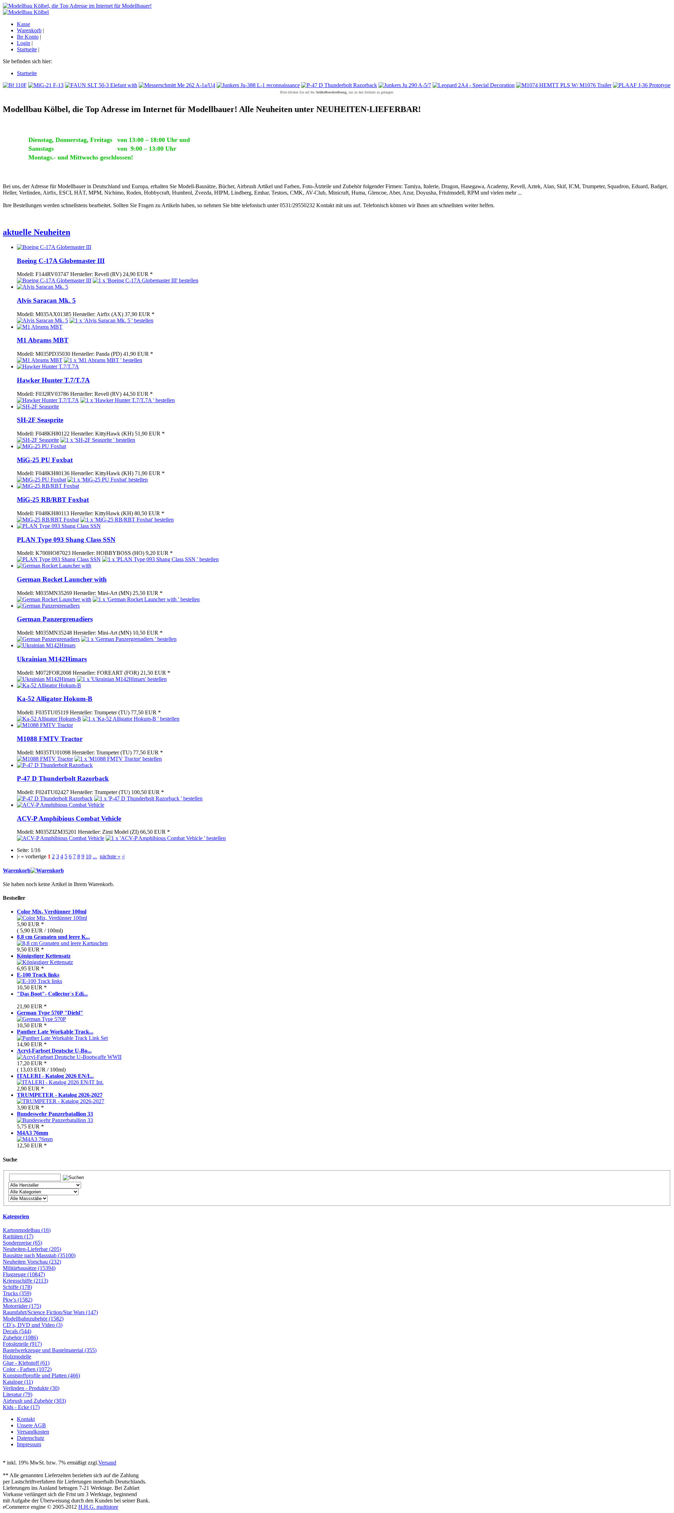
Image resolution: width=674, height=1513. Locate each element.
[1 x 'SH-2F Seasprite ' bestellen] (97, 440)
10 (88, 856)
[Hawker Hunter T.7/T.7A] (48, 366)
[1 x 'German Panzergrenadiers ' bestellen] (129, 639)
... (95, 856)
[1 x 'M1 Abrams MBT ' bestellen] (103, 360)
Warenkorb (29, 30)
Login (23, 43)
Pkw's (17, 1300)
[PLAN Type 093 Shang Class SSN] (59, 526)
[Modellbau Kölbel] (26, 12)
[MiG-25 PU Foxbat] (41, 446)
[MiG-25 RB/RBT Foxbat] (48, 486)
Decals (17, 1331)
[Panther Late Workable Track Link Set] (62, 1038)
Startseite (27, 49)
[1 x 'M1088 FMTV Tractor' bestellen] (118, 759)
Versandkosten (33, 1432)
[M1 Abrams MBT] (39, 327)
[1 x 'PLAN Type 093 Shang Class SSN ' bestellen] (160, 559)
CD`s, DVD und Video (32, 1325)
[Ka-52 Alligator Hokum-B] (49, 685)
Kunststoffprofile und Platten (41, 1375)
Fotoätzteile (22, 1344)
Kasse (23, 24)
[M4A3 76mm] (35, 1139)
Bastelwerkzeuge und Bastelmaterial (50, 1350)
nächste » (110, 856)
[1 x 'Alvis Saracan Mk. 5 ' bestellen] (111, 320)
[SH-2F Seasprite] (38, 407)
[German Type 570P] (41, 1019)
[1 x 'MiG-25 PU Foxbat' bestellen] (107, 480)
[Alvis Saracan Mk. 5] (42, 287)
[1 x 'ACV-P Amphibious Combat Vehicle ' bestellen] (166, 838)
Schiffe (17, 1287)
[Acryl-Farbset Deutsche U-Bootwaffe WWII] (69, 1057)
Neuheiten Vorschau (32, 1262)
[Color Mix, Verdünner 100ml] (52, 918)
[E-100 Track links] (39, 981)
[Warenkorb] (47, 870)
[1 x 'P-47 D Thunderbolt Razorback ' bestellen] (148, 798)
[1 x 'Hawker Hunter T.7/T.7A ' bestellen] (127, 400)
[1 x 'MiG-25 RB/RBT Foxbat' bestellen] (127, 520)
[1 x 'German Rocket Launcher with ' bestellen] (146, 599)
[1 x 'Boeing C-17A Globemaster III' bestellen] (145, 280)
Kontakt (26, 1419)
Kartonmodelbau (27, 1230)
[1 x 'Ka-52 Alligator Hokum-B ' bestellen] (130, 719)
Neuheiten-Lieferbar (32, 1249)
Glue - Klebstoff (26, 1363)
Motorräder (22, 1306)
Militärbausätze (29, 1268)
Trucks (17, 1293)
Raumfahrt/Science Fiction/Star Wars (50, 1312)
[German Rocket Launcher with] (54, 566)
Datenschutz (30, 1438)
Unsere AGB (31, 1425)
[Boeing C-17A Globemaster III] (54, 247)
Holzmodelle (17, 1357)
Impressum (29, 1444)
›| (123, 856)
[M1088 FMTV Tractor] (45, 725)
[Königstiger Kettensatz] (45, 962)
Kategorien (16, 1216)
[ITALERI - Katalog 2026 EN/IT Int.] (60, 1082)
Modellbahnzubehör (33, 1319)
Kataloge (18, 1382)
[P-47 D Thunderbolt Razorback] (55, 765)
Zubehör (20, 1338)
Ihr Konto (28, 37)
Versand (107, 1463)
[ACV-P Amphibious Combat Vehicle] (60, 805)
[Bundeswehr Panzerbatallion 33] (55, 1120)
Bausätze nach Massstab (39, 1255)
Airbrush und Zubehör (34, 1401)
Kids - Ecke (21, 1407)
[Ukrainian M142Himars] (46, 645)
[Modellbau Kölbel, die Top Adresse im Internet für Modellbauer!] (77, 6)
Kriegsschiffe (25, 1281)
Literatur (17, 1394)
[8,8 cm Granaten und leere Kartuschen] (62, 943)
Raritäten (18, 1236)
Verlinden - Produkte (31, 1388)
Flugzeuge (24, 1274)
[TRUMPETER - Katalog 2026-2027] (60, 1101)
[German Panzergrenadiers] (48, 606)
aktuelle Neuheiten (36, 232)
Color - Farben (27, 1369)
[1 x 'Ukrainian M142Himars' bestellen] (122, 679)
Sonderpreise (22, 1243)
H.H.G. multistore (98, 1507)
